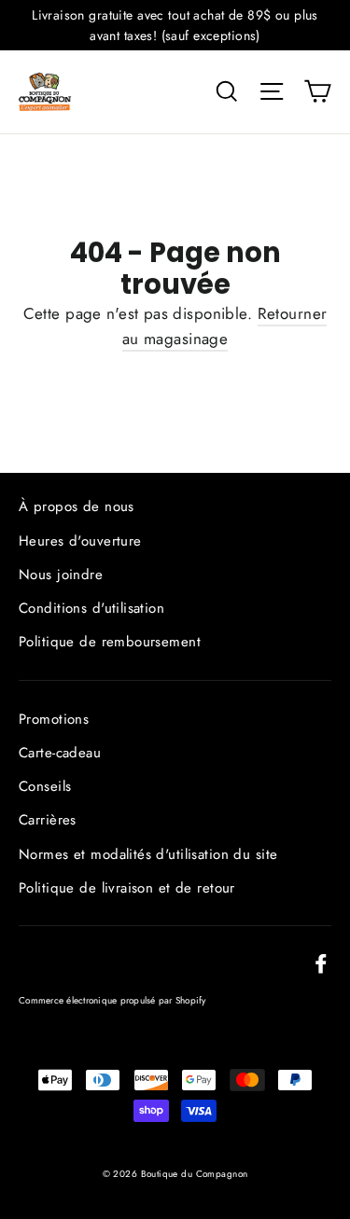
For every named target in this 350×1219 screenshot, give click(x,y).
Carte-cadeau (60, 752)
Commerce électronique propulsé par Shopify (112, 1000)
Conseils (45, 786)
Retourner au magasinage (225, 326)
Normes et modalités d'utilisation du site (148, 854)
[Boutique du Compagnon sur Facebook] (321, 962)
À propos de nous (76, 506)
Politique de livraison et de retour (127, 888)
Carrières (48, 820)
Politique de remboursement (110, 641)
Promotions (54, 719)
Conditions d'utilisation (91, 608)
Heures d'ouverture (80, 541)
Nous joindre (61, 574)
